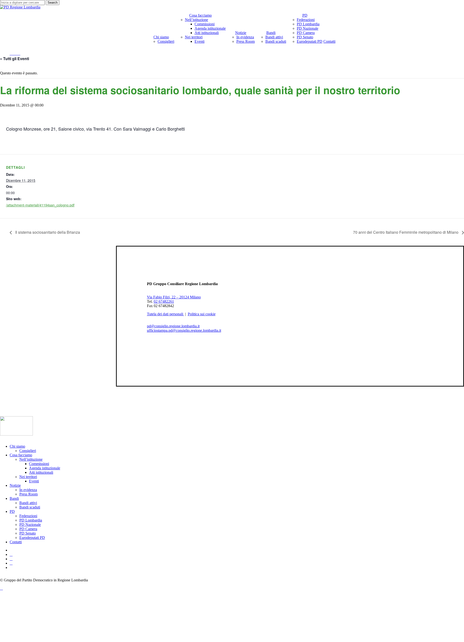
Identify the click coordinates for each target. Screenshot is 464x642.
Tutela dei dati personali (165, 314)
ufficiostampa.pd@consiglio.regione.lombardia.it (184, 330)
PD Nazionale (30, 524)
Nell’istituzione (31, 459)
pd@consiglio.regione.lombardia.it (173, 326)
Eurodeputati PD (32, 538)
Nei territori (28, 477)
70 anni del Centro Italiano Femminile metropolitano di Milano (406, 232)
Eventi (34, 481)
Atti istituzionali (41, 472)
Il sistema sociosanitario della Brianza (47, 232)
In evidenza (28, 490)
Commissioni (39, 464)
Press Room (28, 494)
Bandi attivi (28, 503)
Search (53, 2)
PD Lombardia (30, 520)
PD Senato (27, 533)
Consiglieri (27, 451)
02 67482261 (164, 301)
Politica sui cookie (202, 314)
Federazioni (28, 516)
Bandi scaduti (29, 507)
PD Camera (28, 529)
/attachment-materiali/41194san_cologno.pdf (40, 205)
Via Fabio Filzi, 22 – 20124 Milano (174, 297)
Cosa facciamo (21, 455)
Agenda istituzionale (44, 468)
